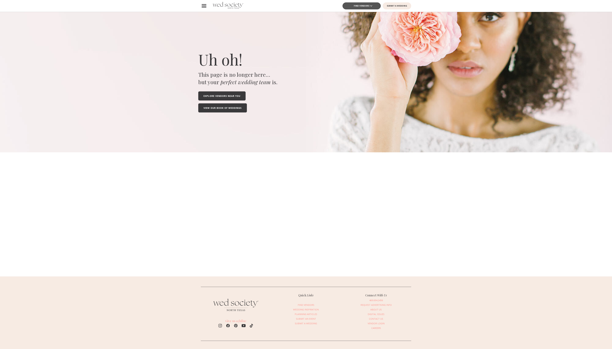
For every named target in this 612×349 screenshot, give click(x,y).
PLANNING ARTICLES (306, 314)
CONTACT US (376, 318)
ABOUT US (376, 309)
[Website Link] (236, 312)
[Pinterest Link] (236, 326)
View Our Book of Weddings (223, 107)
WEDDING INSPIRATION (306, 309)
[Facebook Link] (228, 326)
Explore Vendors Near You (222, 95)
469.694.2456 (376, 300)
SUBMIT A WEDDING (397, 5)
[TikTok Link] (251, 326)
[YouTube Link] (244, 326)
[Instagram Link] (220, 326)
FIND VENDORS (361, 5)
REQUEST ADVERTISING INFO (376, 304)
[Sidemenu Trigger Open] (204, 6)
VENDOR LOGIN (376, 323)
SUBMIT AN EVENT (306, 318)
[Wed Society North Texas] (228, 6)
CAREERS (376, 328)
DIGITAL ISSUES (376, 314)
